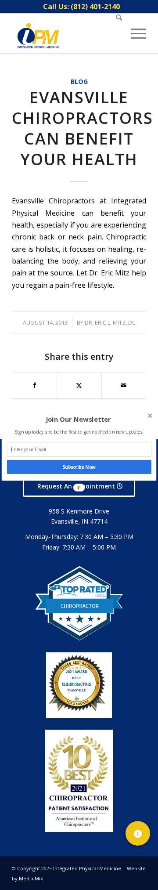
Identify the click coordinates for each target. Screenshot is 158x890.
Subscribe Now (79, 467)
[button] (78, 419)
